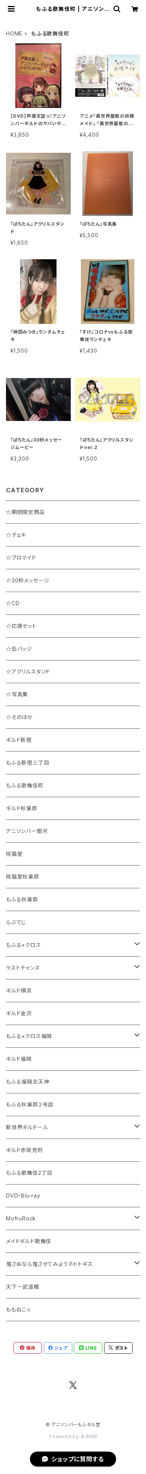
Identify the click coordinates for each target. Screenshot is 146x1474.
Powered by (64, 1436)
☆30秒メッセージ (27, 580)
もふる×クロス (23, 945)
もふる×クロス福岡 (29, 1036)
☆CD (12, 603)
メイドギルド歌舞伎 (28, 1241)
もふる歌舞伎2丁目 (29, 1173)
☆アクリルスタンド (28, 671)
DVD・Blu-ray (23, 1195)
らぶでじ (16, 922)
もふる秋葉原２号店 (30, 1104)
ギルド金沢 (19, 1013)
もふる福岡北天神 (27, 1081)
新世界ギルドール (27, 1127)
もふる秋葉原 (22, 899)
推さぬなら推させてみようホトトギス (49, 1264)
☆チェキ (16, 535)
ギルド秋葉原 (21, 808)
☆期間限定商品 (25, 512)
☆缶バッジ (19, 648)
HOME (14, 33)
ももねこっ (18, 1309)
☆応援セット (21, 626)
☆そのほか (19, 717)
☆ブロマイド (21, 557)
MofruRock (21, 1218)
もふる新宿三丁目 (27, 762)
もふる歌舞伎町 (25, 785)
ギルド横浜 (19, 990)
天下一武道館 (22, 1286)
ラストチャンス (23, 967)
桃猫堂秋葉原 (22, 876)
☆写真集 (17, 694)
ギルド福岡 (19, 1059)
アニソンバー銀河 (27, 831)
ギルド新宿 (19, 740)
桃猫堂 (14, 854)
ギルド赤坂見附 (24, 1150)
